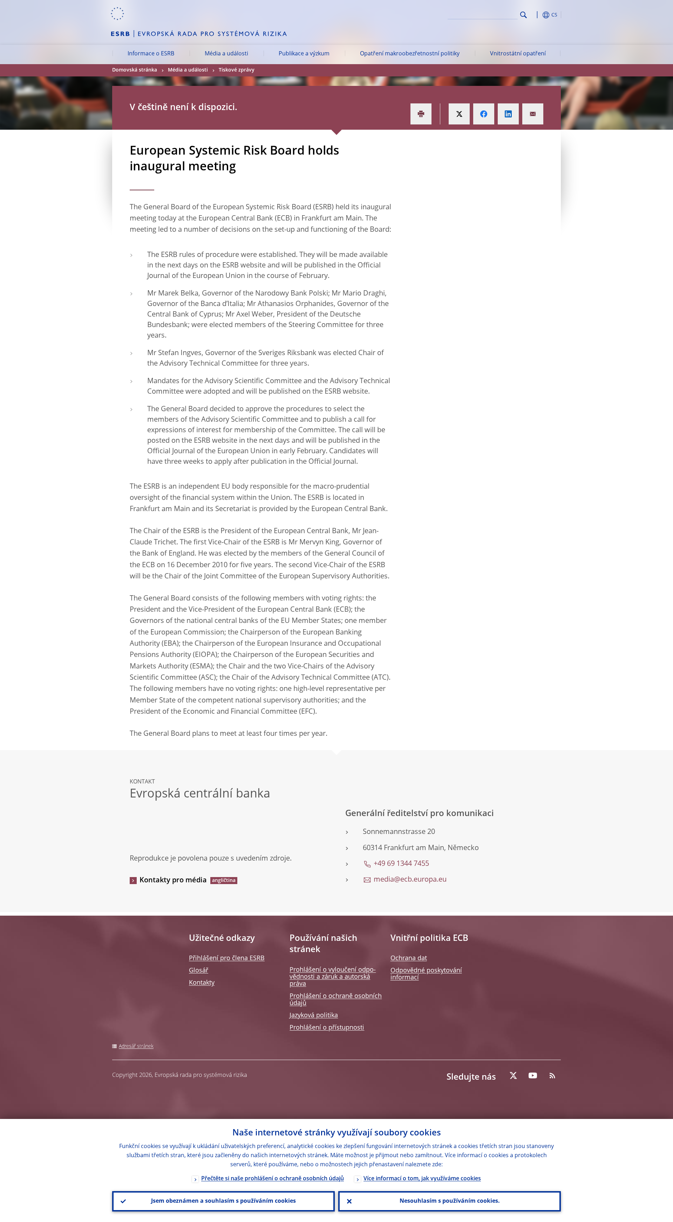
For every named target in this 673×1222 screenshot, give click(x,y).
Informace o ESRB (151, 54)
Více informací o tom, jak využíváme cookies (422, 1179)
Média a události (226, 54)
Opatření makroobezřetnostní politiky (410, 54)
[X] (513, 1075)
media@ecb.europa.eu (410, 879)
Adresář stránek (136, 1046)
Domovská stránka (134, 70)
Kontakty (202, 983)
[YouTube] (532, 1075)
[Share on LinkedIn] (508, 113)
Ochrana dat (408, 958)
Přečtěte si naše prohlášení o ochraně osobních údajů (272, 1179)
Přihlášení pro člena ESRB (227, 958)
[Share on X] (459, 113)
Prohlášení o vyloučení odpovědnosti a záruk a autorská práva (333, 977)
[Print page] (420, 113)
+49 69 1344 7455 (401, 864)
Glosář (198, 971)
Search (523, 15)
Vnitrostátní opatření (518, 54)
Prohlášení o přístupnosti (327, 1028)
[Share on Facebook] (483, 113)
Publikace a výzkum (304, 54)
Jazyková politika (314, 1015)
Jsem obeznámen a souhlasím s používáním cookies (223, 1201)
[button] (536, 15)
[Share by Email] (532, 113)
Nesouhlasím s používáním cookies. (450, 1201)
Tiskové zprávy (236, 70)
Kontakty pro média (173, 880)
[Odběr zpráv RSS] (552, 1075)
